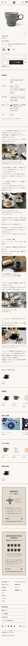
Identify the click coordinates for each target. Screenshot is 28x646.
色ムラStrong (21, 97)
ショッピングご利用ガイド (7, 620)
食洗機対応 (22, 89)
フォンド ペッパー (14, 347)
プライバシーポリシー (18, 630)
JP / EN (23, 626)
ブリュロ (4, 161)
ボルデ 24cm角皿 (5, 273)
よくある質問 (5, 613)
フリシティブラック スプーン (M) (13, 161)
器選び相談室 (5, 607)
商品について (5, 610)
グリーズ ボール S (22, 345)
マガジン (4, 601)
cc (11, 82)
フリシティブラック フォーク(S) (9, 275)
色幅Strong (13, 97)
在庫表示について (6, 66)
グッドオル (14, 403)
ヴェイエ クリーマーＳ (7, 213)
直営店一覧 (17, 584)
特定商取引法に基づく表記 (7, 632)
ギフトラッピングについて (8, 118)
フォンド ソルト (5, 347)
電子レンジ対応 (14, 86)
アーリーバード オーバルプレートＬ (10, 345)
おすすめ (4, 595)
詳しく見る (8, 568)
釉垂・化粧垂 (14, 100)
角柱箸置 (19, 275)
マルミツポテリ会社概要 (7, 630)
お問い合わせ (18, 118)
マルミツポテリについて (20, 581)
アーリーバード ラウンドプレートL (9, 210)
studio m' (4, 587)
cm (12, 80)
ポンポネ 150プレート (6, 163)
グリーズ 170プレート (15, 273)
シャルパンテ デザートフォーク (9, 212)
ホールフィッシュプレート (18, 163)
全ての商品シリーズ (6, 581)
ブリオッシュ (19, 212)
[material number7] (11, 105)
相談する (7, 518)
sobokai (4, 590)
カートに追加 (16, 62)
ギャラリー (4, 598)
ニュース (17, 587)
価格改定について (19, 590)
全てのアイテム (5, 584)
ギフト (3, 592)
